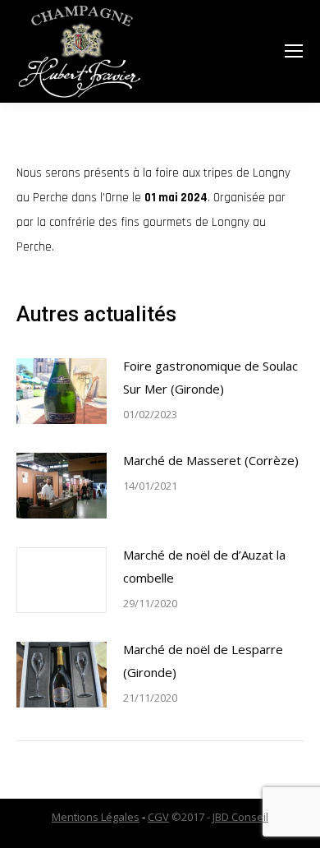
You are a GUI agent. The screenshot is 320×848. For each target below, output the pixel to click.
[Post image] (61, 391)
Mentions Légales (95, 816)
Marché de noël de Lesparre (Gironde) (203, 660)
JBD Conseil (240, 816)
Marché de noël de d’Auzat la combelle (204, 566)
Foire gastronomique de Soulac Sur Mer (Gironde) (210, 377)
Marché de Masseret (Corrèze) (211, 460)
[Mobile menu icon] (294, 51)
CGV (158, 816)
